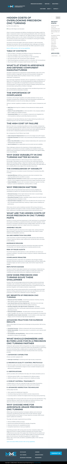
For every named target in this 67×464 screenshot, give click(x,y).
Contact (55, 8)
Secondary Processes (25, 457)
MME (9, 26)
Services (47, 3)
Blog (18, 26)
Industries (55, 3)
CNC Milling (23, 452)
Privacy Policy (37, 462)
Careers (37, 452)
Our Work (43, 8)
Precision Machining (36, 3)
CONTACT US (56, 453)
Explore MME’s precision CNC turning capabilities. (18, 48)
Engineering (38, 457)
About (49, 8)
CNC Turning (23, 454)
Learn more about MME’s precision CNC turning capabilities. (21, 441)
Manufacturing (39, 454)
